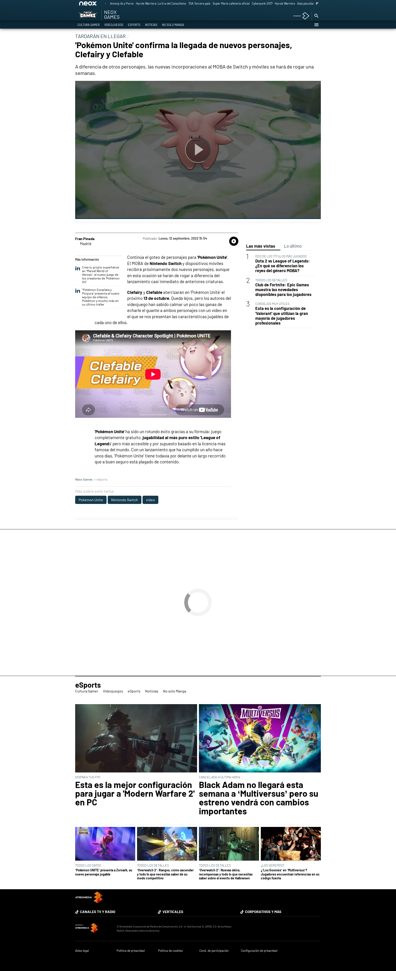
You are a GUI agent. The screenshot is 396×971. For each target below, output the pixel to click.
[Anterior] (105, 4)
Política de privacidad (131, 950)
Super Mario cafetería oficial (231, 3)
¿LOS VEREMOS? (272, 865)
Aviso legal (82, 950)
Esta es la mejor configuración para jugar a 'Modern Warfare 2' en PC (135, 793)
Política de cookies (170, 950)
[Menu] (316, 24)
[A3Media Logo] (89, 902)
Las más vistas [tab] (260, 246)
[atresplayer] (299, 16)
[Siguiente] (317, 4)
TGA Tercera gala (199, 3)
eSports (134, 25)
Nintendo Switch (124, 500)
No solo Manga (173, 25)
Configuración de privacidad (259, 950)
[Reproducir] (198, 150)
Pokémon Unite (91, 500)
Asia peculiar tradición (311, 3)
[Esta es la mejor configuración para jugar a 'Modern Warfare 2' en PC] (136, 738)
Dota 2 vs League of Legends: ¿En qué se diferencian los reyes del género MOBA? (282, 266)
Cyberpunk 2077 (262, 3)
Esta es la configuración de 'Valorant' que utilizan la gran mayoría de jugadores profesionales (281, 315)
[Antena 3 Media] (93, 928)
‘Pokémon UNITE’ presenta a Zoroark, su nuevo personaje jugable (103, 872)
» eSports (100, 479)
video (150, 500)
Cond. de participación (214, 950)
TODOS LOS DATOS (88, 865)
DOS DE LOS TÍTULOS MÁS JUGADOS (281, 256)
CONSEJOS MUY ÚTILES (272, 304)
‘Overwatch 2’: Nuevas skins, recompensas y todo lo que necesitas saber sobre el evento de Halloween (226, 874)
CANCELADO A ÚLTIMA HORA (219, 777)
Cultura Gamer (88, 25)
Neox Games (84, 479)
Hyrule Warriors (285, 3)
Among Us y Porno (122, 3)
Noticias (151, 25)
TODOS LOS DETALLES (271, 280)
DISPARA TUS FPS (87, 777)
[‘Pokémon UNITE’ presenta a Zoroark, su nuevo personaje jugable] (105, 844)
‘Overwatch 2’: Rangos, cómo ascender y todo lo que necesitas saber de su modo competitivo (165, 874)
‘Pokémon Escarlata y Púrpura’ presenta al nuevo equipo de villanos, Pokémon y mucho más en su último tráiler (100, 297)
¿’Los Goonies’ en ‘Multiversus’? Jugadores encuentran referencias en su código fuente (290, 874)
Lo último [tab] (293, 246)
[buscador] (316, 16)
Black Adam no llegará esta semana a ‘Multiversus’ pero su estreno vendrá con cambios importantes (258, 797)
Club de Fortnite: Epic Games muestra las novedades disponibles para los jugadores (283, 289)
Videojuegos (113, 25)
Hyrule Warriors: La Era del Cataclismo (161, 3)
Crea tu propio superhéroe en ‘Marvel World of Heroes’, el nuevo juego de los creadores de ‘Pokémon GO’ (101, 274)
